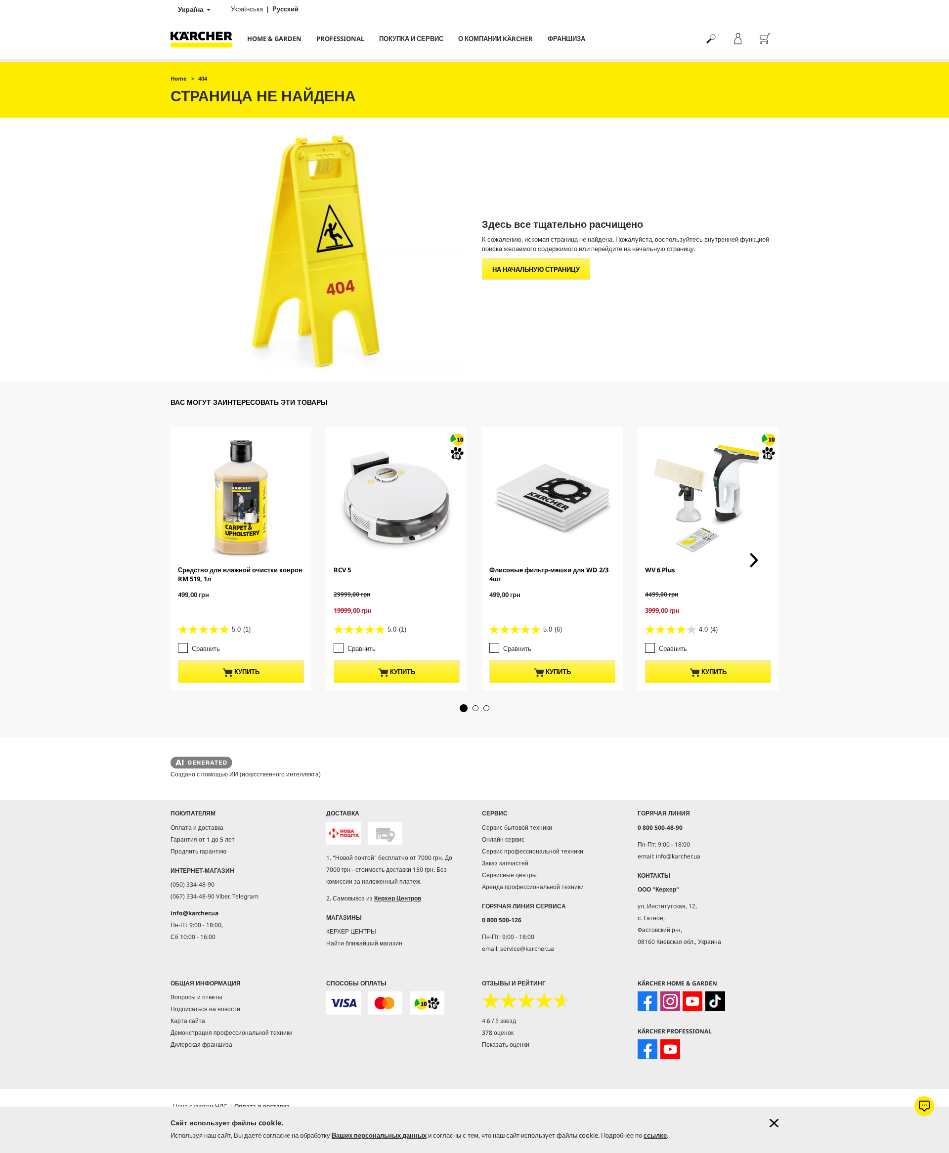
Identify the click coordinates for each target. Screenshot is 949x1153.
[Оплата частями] (427, 1003)
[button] (464, 708)
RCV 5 (342, 569)
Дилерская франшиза (201, 1044)
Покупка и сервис (411, 38)
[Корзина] (764, 39)
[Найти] (710, 39)
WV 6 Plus (660, 569)
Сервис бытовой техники (517, 827)
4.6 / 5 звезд (499, 1021)
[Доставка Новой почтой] (343, 833)
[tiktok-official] (715, 1001)
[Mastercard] (385, 1003)
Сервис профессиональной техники (532, 851)
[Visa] (343, 1003)
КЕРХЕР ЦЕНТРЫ (351, 931)
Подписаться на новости (205, 1009)
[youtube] (692, 1001)
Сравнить (206, 648)
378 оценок (498, 1032)
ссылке (655, 1135)
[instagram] (670, 1001)
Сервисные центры (509, 875)
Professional (340, 38)
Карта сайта (188, 1021)
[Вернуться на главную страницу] (205, 38)
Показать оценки (505, 1044)
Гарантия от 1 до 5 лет (203, 839)
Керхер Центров (397, 898)
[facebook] (647, 1001)
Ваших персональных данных (379, 1135)
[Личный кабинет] (737, 39)
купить (246, 671)
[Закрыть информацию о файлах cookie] (774, 1123)
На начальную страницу (536, 269)
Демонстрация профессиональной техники (232, 1032)
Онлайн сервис (503, 839)
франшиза (566, 38)
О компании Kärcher (495, 38)
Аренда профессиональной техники (533, 887)
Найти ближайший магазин (364, 943)
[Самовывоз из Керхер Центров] (385, 833)
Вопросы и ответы (196, 997)
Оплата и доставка (197, 827)
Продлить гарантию (198, 851)
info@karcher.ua (194, 913)
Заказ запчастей (505, 863)
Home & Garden (274, 38)
